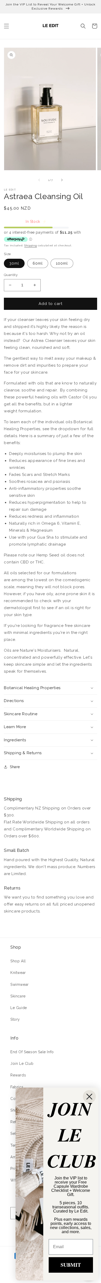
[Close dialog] (89, 1096)
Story (15, 1019)
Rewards (18, 1075)
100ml (62, 263)
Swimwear (19, 984)
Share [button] (15, 767)
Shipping (30, 245)
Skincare (18, 996)
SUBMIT (71, 1265)
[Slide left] (39, 180)
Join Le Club (21, 1063)
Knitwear (18, 973)
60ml (38, 263)
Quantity (11, 275)
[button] (6, 26)
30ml (14, 263)
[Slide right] (62, 180)
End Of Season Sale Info (32, 1052)
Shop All (18, 961)
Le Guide (18, 1008)
